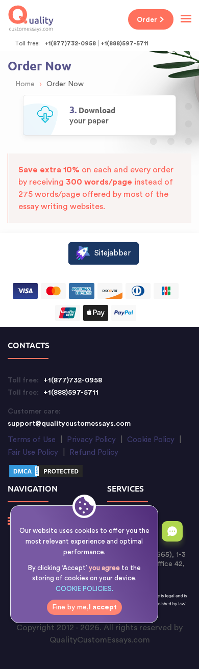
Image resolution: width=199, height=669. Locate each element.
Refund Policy (93, 452)
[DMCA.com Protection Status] (46, 473)
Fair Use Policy (33, 452)
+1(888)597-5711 (124, 43)
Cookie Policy (151, 440)
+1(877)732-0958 (70, 43)
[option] (99, 115)
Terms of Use (32, 440)
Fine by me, (84, 607)
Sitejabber (112, 253)
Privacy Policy (91, 440)
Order (147, 19)
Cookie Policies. (84, 588)
